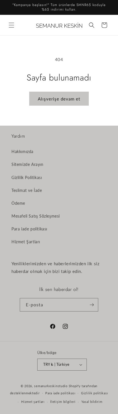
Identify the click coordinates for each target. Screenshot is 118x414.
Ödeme (18, 203)
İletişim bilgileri (63, 401)
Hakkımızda (22, 151)
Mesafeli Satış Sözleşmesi (35, 216)
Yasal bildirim (92, 401)
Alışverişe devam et (59, 98)
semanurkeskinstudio (50, 386)
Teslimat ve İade (26, 190)
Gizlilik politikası (94, 393)
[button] (11, 25)
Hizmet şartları (33, 401)
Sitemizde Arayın (27, 164)
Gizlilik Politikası (26, 177)
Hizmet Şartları (25, 241)
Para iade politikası (29, 228)
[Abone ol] (91, 304)
